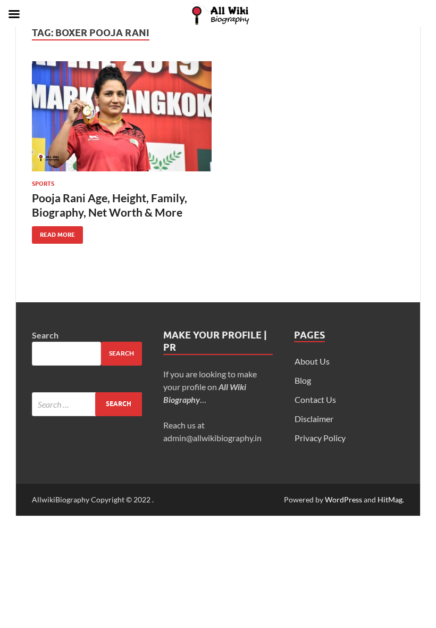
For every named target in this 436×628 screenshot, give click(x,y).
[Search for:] (87, 404)
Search (45, 335)
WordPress (343, 499)
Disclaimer (314, 419)
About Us (312, 361)
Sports (43, 183)
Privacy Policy (320, 438)
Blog (303, 380)
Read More (53, 232)
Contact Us (315, 399)
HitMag (390, 499)
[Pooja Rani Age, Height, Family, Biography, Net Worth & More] (122, 116)
